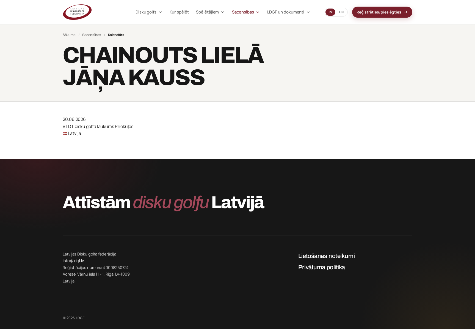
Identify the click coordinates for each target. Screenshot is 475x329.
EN (341, 12)
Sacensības (243, 12)
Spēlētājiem (207, 12)
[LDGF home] (92, 12)
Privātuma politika (321, 267)
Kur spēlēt (179, 12)
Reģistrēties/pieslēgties (379, 12)
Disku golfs (146, 12)
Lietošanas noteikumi (326, 256)
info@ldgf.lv (73, 260)
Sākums (69, 35)
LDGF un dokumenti (286, 12)
